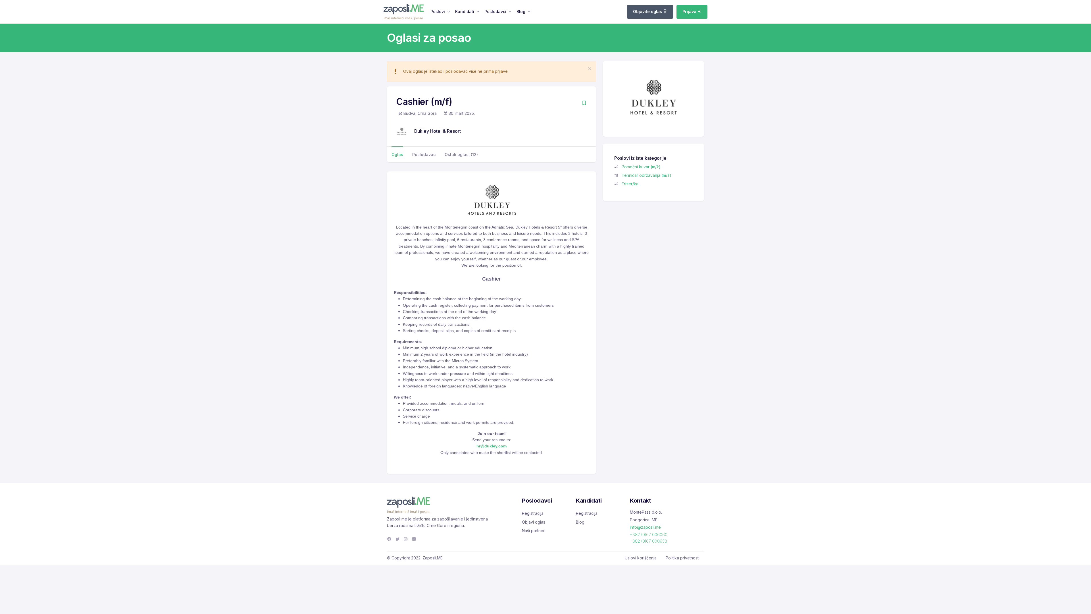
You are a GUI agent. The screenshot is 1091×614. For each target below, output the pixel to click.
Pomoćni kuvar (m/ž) (641, 166)
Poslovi (437, 11)
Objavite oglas (648, 11)
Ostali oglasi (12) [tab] (461, 154)
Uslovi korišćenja (641, 557)
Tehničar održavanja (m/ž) (646, 175)
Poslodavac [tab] (424, 154)
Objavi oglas (533, 522)
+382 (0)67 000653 (648, 541)
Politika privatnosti (682, 557)
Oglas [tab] (397, 154)
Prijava (690, 11)
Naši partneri (534, 530)
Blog (521, 11)
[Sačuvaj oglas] (584, 103)
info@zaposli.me (645, 527)
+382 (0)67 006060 (648, 534)
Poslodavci (495, 11)
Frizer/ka (630, 183)
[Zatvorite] (589, 68)
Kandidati (464, 11)
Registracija (533, 513)
